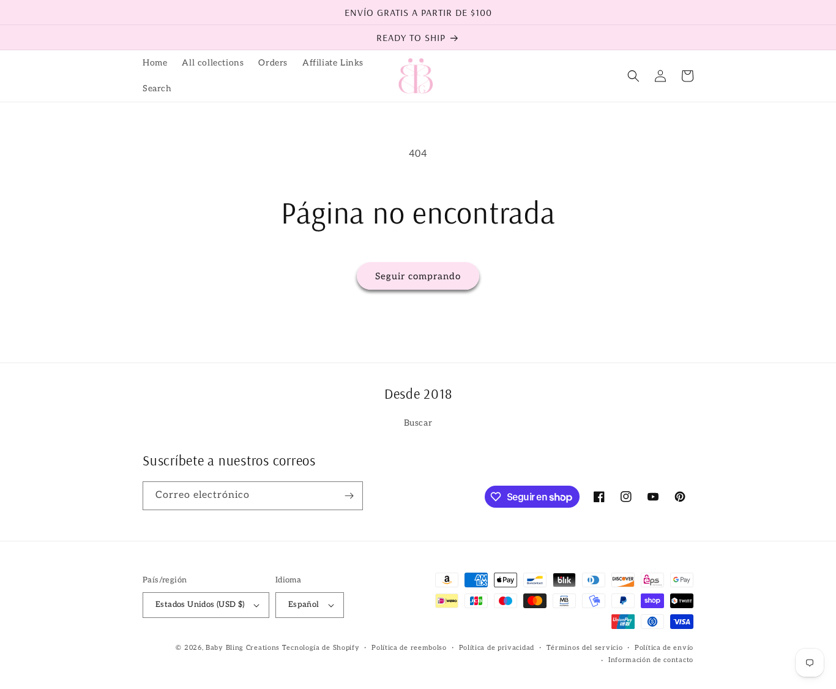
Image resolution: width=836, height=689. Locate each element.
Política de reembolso (409, 648)
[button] (633, 75)
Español (303, 604)
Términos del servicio (585, 648)
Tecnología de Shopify (321, 648)
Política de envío (664, 648)
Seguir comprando (418, 276)
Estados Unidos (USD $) (200, 604)
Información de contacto (650, 660)
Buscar (418, 423)
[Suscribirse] (348, 495)
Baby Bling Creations (243, 648)
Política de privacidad (496, 648)
